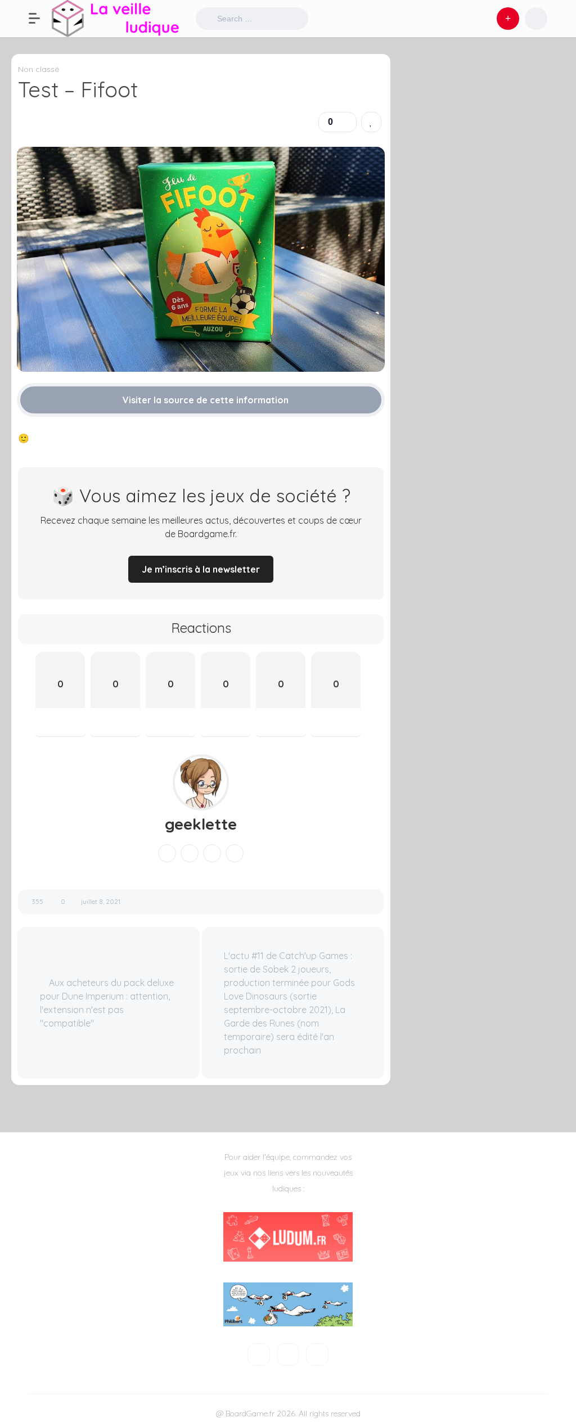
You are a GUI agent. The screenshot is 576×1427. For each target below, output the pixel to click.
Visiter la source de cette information (204, 400)
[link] (371, 122)
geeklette (201, 824)
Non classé (38, 69)
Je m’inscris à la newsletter (201, 569)
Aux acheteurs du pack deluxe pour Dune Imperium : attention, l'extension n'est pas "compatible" (107, 1003)
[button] (40, 18)
